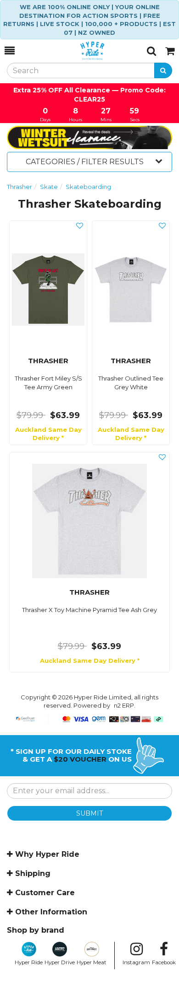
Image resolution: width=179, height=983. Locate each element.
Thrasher (19, 186)
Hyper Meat (91, 962)
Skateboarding (88, 186)
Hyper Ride (29, 962)
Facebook (164, 962)
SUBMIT (89, 813)
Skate (49, 186)
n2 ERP (124, 705)
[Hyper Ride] (80, 51)
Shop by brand (35, 930)
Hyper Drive (60, 962)
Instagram (136, 962)
